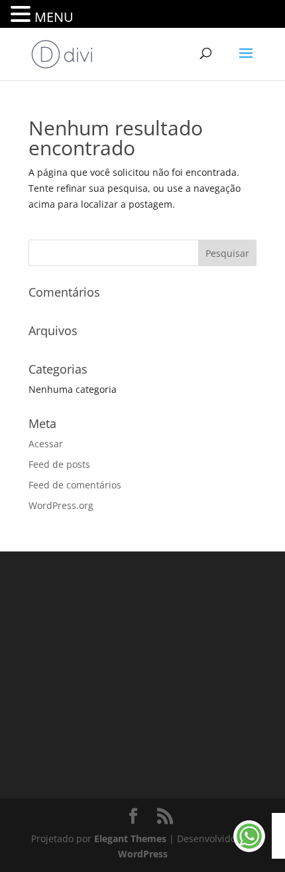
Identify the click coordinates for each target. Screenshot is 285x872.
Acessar (45, 443)
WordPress (143, 853)
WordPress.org (60, 505)
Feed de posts (59, 464)
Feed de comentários (74, 484)
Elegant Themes (130, 838)
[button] (22, 15)
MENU (54, 17)
